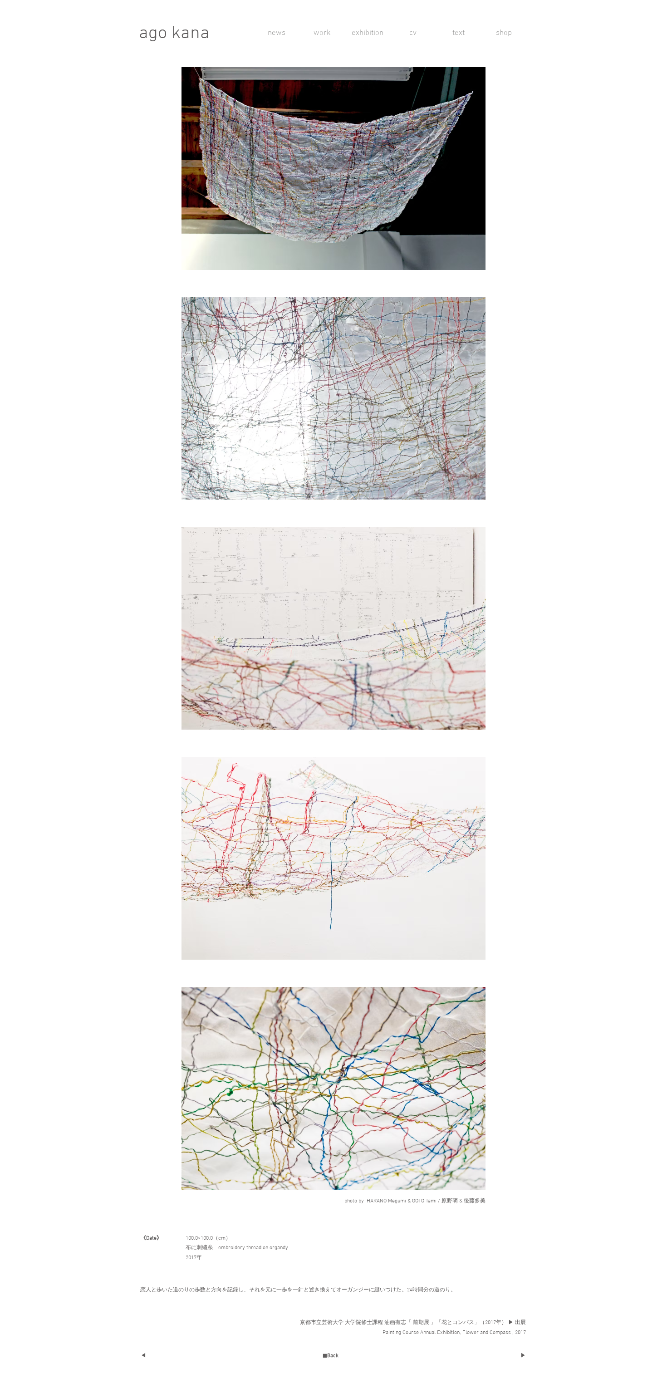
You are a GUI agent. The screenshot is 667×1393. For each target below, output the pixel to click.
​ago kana (174, 33)
